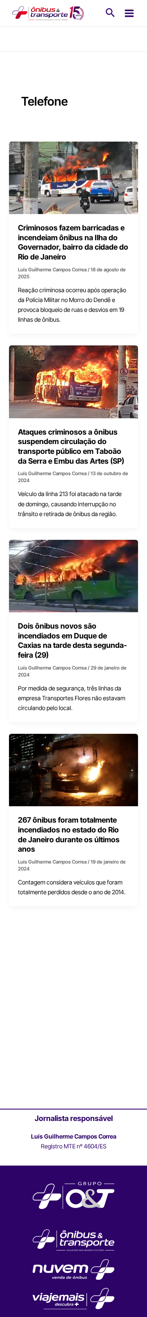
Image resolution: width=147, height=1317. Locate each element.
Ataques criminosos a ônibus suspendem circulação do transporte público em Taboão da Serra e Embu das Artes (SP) (71, 446)
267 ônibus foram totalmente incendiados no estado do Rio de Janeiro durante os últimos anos (69, 834)
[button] (110, 13)
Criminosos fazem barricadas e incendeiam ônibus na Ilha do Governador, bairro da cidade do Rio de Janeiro (73, 242)
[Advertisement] (73, 1028)
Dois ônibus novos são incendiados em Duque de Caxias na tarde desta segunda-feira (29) (72, 640)
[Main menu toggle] (129, 13)
